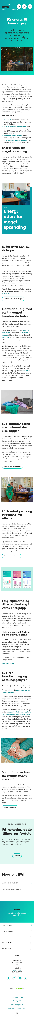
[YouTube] (20, 978)
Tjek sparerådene (10, 807)
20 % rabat (26, 371)
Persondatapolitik (17, 997)
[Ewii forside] (6, 6)
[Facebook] (8, 978)
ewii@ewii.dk (17, 970)
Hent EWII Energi (8, 664)
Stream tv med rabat (11, 556)
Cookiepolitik (17, 1001)
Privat (4, 10)
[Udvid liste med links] (31, 925)
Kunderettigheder (17, 1005)
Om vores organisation (11, 889)
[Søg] (19, 6)
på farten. (5, 337)
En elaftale (8, 120)
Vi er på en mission (10, 883)
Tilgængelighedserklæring (17, 1008)
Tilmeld (17, 856)
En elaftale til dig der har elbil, (15, 127)
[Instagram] (25, 978)
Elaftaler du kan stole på (13, 299)
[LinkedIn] (14, 978)
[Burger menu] (30, 6)
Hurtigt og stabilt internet (13, 136)
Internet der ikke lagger (12, 466)
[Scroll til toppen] (17, 1014)
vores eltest (6, 294)
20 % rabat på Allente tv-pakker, (15, 140)
